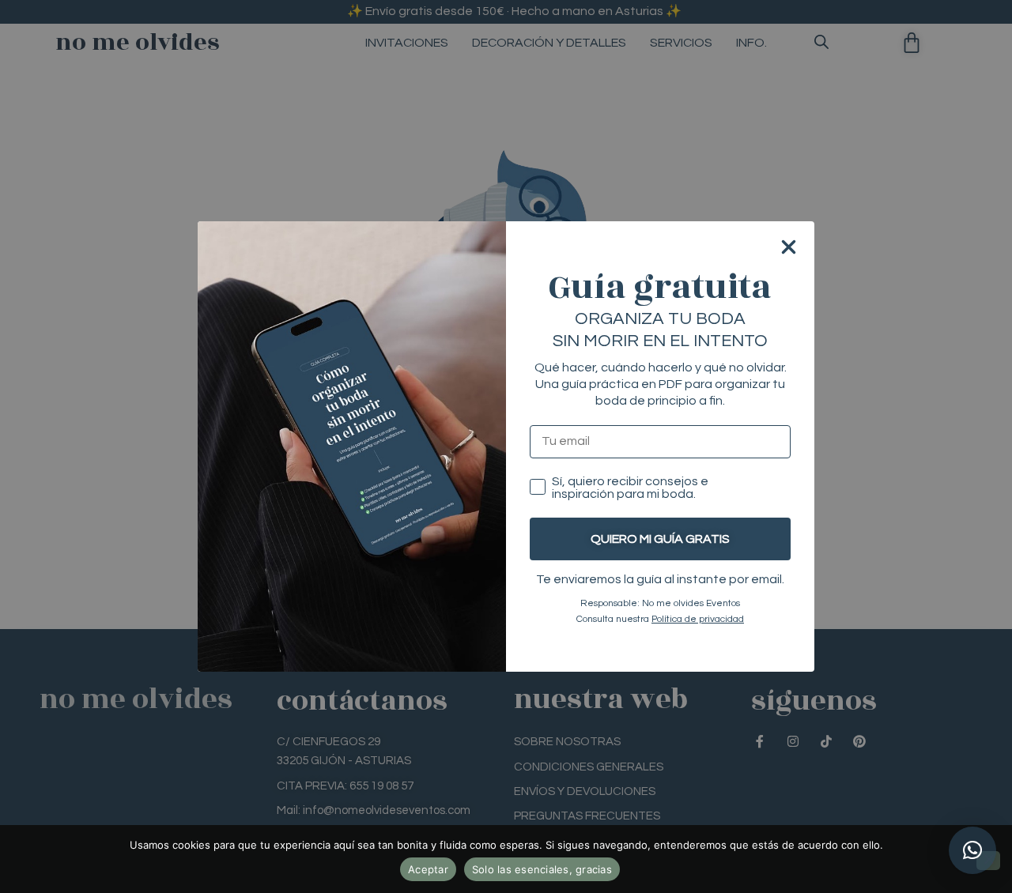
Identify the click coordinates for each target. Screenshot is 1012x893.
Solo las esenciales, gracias (542, 869)
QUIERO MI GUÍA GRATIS (660, 539)
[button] (972, 850)
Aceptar (428, 869)
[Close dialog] (788, 247)
